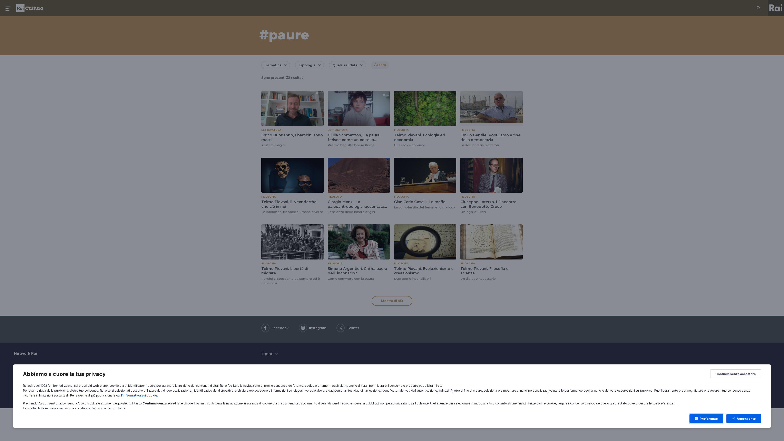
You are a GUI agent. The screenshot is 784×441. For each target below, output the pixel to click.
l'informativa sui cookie (139, 395)
